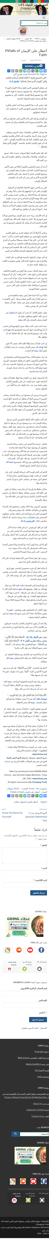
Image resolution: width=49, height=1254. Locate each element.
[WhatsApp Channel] (28, 1)
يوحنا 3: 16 (41, 699)
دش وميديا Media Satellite (37, 1064)
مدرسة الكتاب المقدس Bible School (33, 1057)
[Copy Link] (17, 70)
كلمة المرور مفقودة (30, 1028)
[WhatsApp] (37, 70)
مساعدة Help (43, 1076)
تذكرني (42, 1012)
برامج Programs (42, 1051)
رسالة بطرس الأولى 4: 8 (31, 641)
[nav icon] (44, 17)
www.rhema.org (39, 754)
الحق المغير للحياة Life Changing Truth (33, 6)
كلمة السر (43, 1000)
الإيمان (29, 801)
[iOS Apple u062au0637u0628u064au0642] (17, 1)
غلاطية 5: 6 (14, 81)
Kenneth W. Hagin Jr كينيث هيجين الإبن (30, 74)
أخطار (35, 801)
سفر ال (39, 637)
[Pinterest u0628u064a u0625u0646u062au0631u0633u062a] (24, 1)
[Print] (13, 70)
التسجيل (43, 1028)
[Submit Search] (21, 23)
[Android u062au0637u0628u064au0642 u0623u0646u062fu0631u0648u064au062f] (20, 1)
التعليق (43, 845)
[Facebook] (45, 70)
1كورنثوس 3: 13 (28, 521)
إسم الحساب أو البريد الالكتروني (34, 988)
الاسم (44, 868)
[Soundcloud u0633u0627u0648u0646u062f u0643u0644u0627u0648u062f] (39, 1)
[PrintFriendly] (21, 70)
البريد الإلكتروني (40, 880)
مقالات (16, 801)
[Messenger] (41, 70)
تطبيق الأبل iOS (42, 962)
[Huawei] (13, 1)
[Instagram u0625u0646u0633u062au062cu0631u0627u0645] (31, 1)
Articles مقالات (36, 60)
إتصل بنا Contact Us (40, 1116)
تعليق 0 (23, 60)
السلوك (23, 801)
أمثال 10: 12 (31, 637)
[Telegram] (25, 70)
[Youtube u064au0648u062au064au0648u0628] (42, 1)
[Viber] (33, 70)
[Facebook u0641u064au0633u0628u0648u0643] (46, 1)
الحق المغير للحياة (14, 758)
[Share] (9, 70)
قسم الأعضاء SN (42, 1070)
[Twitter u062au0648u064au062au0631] (35, 1)
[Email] (29, 70)
